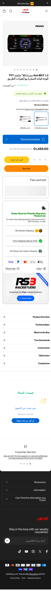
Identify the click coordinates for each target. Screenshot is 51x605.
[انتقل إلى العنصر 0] (36, 69)
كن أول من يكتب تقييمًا (25, 420)
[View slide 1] (30, 463)
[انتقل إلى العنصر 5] (24, 69)
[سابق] (47, 3)
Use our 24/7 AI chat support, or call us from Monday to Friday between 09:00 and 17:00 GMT (26, 457)
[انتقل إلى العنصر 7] (17, 69)
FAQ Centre (44, 355)
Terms (23, 578)
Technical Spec (42, 325)
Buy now (26, 168)
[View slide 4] (20, 463)
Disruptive (33, 574)
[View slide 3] (24, 463)
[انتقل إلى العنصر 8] (14, 69)
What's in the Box (42, 332)
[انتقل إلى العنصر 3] (30, 69)
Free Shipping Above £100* (25, 241)
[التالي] (4, 3)
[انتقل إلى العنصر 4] (27, 69)
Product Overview (41, 317)
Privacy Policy (15, 578)
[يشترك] (7, 540)
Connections (44, 348)
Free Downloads (42, 340)
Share (39, 268)
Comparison (44, 363)
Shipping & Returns (34, 578)
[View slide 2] (27, 463)
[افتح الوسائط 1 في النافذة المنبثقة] (25, 43)
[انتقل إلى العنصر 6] (20, 69)
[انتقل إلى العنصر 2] (33, 69)
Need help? (10, 268)
